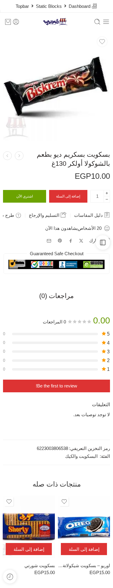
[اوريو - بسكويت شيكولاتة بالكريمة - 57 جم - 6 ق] (84, 527)
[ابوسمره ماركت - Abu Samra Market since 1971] (56, 22)
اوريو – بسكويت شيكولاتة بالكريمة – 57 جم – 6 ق (84, 565)
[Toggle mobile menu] (106, 21)
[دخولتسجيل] (16, 21)
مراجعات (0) (56, 296)
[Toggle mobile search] (97, 21)
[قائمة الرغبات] (102, 42)
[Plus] (107, 193)
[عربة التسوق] (8, 21)
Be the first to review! (56, 386)
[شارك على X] (81, 241)
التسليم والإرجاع (45, 215)
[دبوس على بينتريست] (60, 240)
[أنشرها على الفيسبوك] (70, 241)
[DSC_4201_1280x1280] (56, 87)
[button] (84, 549)
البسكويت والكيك (81, 456)
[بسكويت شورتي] (7, 155)
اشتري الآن (24, 196)
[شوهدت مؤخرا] (10, 576)
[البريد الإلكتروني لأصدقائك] (49, 240)
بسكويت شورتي (39, 565)
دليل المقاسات (89, 215)
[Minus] (107, 199)
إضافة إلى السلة (68, 196)
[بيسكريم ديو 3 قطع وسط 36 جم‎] (19, 155)
